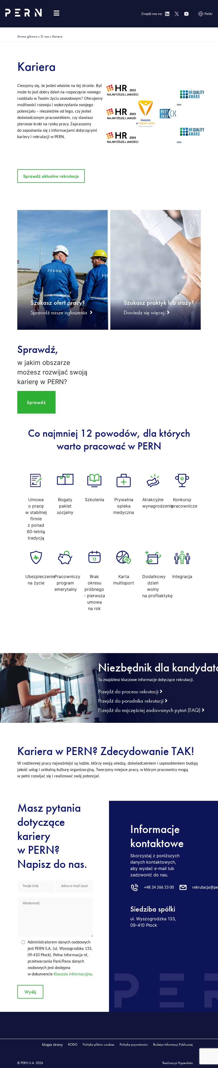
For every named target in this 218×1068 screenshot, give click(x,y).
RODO (72, 1044)
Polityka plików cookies (98, 1044)
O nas (45, 36)
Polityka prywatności (134, 1044)
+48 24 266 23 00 (159, 887)
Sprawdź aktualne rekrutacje (51, 176)
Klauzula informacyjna (73, 974)
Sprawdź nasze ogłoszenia (59, 312)
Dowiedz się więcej (144, 312)
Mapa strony (52, 1044)
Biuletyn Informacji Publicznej (173, 1044)
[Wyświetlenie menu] (56, 13)
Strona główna (27, 36)
